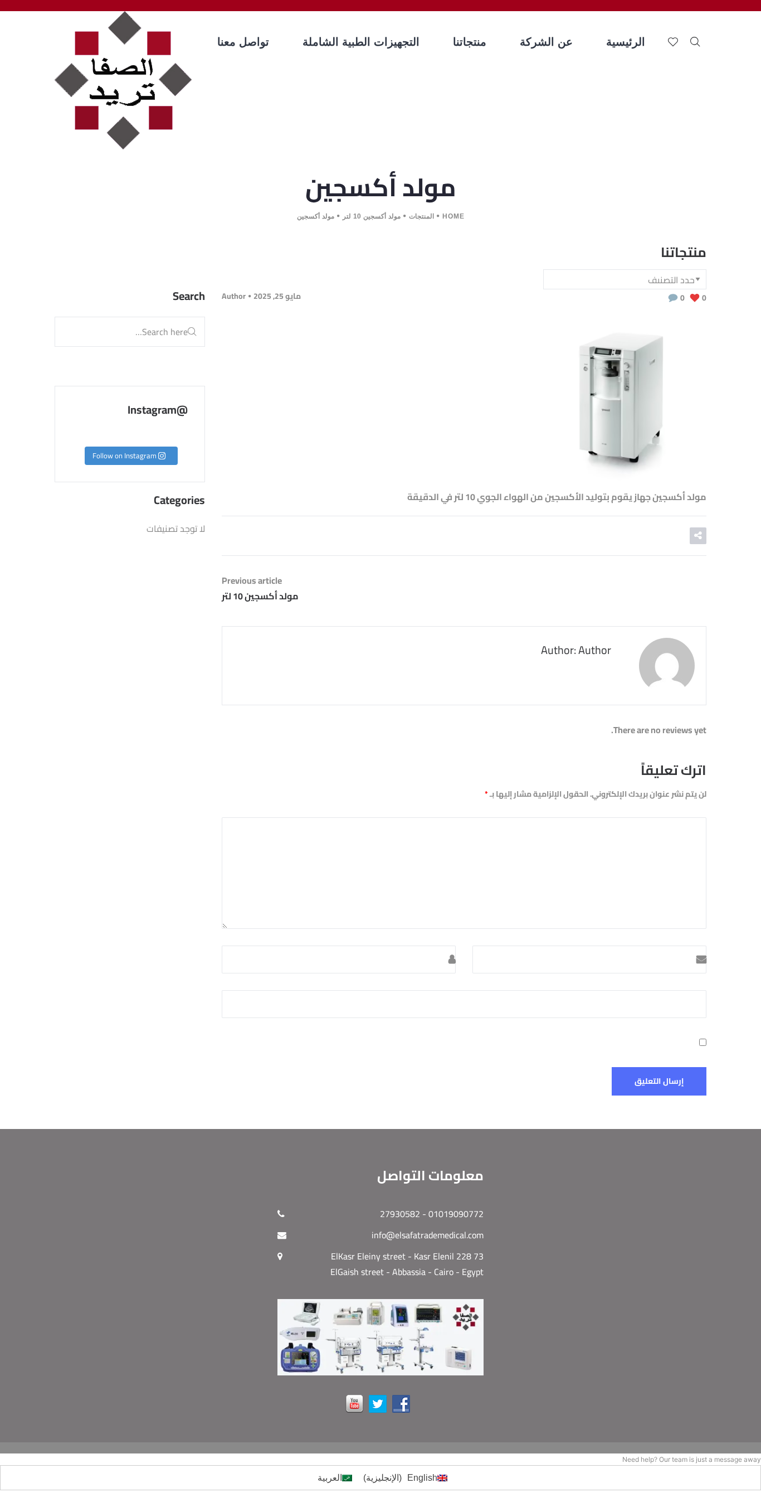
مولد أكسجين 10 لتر (372, 216)
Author (234, 296)
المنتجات (421, 216)
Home (453, 216)
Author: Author (576, 649)
